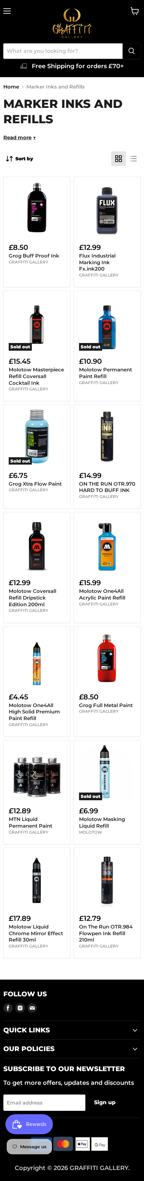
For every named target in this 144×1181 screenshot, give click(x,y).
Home (11, 87)
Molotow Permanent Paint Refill (105, 372)
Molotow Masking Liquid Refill (102, 822)
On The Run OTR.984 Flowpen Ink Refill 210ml (106, 933)
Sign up (105, 1102)
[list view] (133, 158)
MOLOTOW (90, 832)
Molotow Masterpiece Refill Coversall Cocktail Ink (36, 376)
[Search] (132, 51)
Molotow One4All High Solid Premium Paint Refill (34, 711)
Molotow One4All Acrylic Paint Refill (102, 594)
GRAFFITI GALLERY (28, 262)
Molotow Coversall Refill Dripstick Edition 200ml (32, 597)
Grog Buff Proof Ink (34, 255)
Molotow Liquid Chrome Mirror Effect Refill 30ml (36, 933)
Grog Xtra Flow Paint (35, 484)
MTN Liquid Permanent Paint (30, 822)
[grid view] (118, 158)
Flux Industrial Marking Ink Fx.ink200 (97, 262)
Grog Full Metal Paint (106, 705)
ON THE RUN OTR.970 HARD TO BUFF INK (107, 487)
